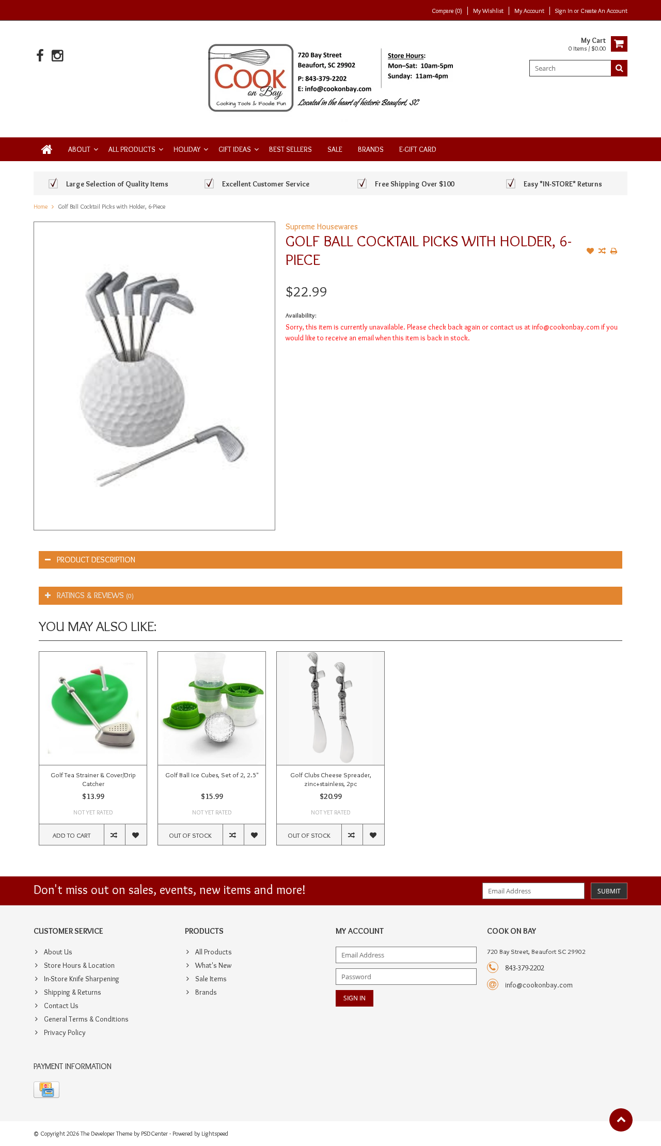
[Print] (614, 252)
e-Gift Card (417, 149)
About (79, 149)
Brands (371, 149)
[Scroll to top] (621, 1120)
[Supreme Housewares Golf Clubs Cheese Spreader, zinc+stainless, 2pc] (330, 708)
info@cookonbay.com (539, 985)
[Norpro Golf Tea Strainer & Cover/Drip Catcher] (93, 708)
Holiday (187, 149)
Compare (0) (447, 10)
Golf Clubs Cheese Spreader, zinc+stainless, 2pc (330, 779)
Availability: (301, 315)
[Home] (47, 149)
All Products (131, 149)
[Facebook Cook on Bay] (40, 56)
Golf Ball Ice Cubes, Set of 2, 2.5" (211, 775)
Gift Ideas (234, 149)
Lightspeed (214, 1133)
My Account (529, 10)
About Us (58, 951)
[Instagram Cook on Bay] (57, 56)
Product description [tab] (96, 559)
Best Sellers (290, 149)
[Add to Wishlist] (590, 252)
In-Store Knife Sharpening (81, 978)
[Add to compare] (602, 252)
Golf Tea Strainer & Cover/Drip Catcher (93, 779)
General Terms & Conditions (86, 1019)
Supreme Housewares (322, 226)
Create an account (603, 10)
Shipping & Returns (72, 992)
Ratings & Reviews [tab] (95, 595)
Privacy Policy (65, 1032)
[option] (93, 753)
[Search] (619, 68)
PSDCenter (154, 1133)
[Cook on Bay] (331, 77)
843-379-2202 (524, 967)
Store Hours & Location (79, 965)
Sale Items (211, 978)
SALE (334, 149)
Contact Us (61, 1005)
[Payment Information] (46, 1089)
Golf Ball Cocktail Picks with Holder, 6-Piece (111, 206)
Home (41, 206)
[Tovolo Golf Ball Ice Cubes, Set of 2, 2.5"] (211, 708)
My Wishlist (488, 10)
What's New (213, 965)
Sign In (564, 10)
